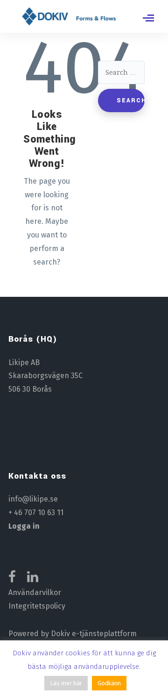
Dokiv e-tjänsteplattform (94, 633)
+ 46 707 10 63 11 (35, 512)
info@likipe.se (33, 499)
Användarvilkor (34, 592)
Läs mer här (66, 683)
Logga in (24, 526)
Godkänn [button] (109, 683)
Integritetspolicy (36, 606)
